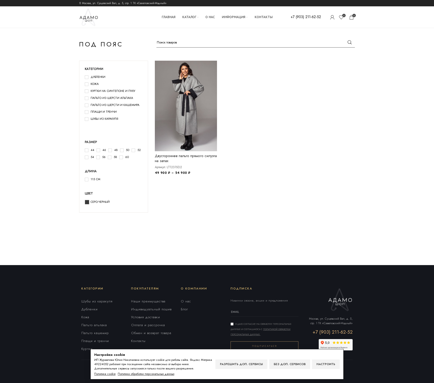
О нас (186, 301)
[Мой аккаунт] (332, 17)
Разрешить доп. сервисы (241, 364)
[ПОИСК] (349, 42)
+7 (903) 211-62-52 (333, 332)
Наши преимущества (148, 301)
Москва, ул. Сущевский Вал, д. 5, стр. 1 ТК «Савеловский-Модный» (331, 320)
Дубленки (89, 309)
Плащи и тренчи (95, 341)
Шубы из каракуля (97, 301)
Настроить (325, 364)
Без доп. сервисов (290, 364)
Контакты (138, 341)
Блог (184, 309)
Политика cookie (105, 374)
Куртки (86, 349)
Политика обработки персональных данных (146, 374)
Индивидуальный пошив (151, 309)
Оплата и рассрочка (148, 325)
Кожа (85, 317)
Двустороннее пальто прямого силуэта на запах (186, 158)
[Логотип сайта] (88, 16)
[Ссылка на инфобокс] (306, 17)
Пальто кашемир (95, 333)
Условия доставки (145, 317)
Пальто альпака (94, 325)
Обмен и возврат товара (151, 333)
